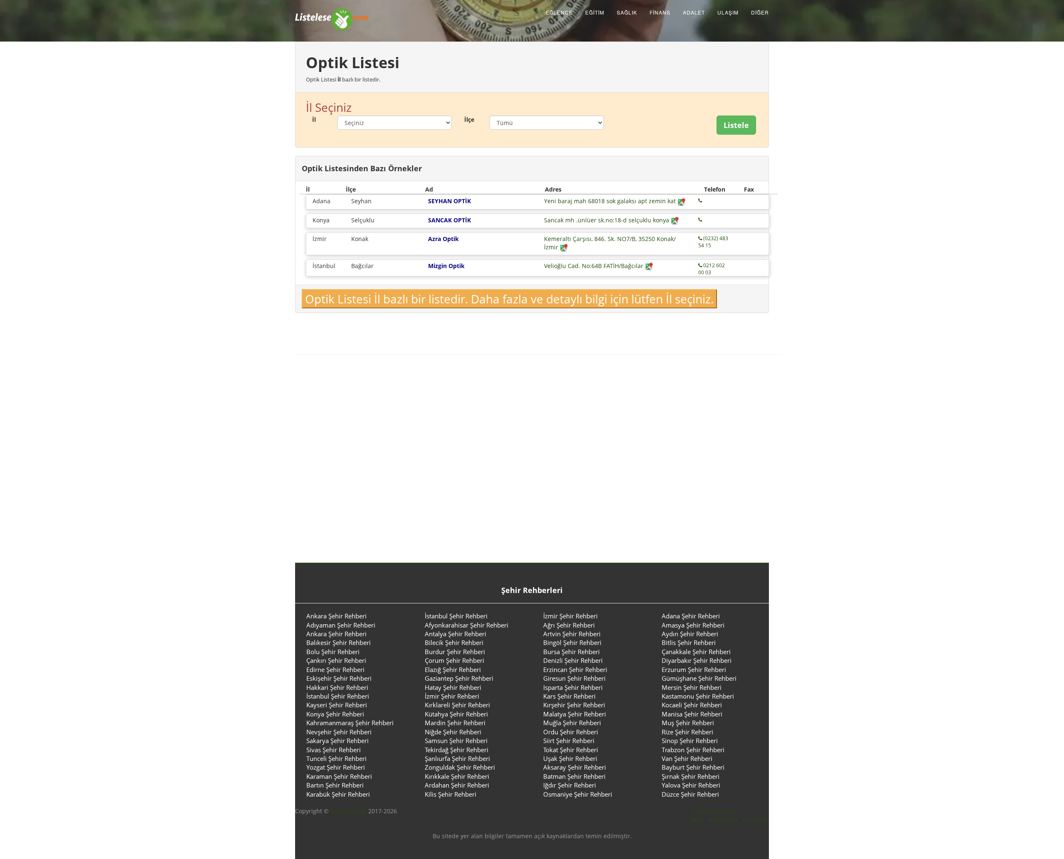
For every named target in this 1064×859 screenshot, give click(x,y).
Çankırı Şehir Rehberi (336, 660)
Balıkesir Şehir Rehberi (338, 642)
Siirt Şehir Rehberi (568, 740)
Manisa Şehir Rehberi (692, 714)
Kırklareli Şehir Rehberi (457, 705)
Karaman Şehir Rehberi (339, 776)
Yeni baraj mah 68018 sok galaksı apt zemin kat (610, 201)
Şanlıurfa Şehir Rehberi (457, 758)
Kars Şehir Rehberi (569, 696)
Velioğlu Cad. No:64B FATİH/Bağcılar (594, 266)
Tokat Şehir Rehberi (570, 750)
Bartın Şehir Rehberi (335, 785)
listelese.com (348, 811)
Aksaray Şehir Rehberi (574, 767)
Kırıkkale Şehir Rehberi (457, 776)
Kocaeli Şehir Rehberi (692, 705)
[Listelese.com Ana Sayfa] (332, 12)
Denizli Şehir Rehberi (573, 660)
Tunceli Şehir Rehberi (336, 758)
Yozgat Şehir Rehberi (335, 767)
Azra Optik (443, 239)
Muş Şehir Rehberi (688, 723)
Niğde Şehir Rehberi (453, 732)
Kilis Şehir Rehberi (450, 794)
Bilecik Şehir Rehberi (454, 642)
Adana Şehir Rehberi (691, 616)
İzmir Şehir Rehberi (570, 616)
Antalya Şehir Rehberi (455, 634)
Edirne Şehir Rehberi (335, 669)
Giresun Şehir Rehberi (574, 678)
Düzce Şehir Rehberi (690, 794)
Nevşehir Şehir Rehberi (339, 732)
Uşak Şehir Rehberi (570, 758)
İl (314, 119)
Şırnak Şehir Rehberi (690, 776)
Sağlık (627, 12)
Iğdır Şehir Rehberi (569, 785)
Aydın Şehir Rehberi (690, 634)
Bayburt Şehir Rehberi (693, 767)
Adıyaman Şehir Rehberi (340, 625)
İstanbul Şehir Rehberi (456, 616)
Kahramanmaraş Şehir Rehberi (350, 723)
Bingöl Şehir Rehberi (572, 642)
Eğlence (559, 12)
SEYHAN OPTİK (449, 201)
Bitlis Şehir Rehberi (689, 642)
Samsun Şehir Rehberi (456, 740)
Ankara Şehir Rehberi (336, 616)
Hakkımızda (722, 819)
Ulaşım (728, 12)
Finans (660, 12)
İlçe (469, 119)
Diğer (760, 12)
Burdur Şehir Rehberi (455, 651)
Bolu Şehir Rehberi (333, 651)
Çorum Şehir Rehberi (454, 660)
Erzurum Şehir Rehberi (694, 669)
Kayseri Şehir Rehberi (336, 705)
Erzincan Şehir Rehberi (575, 669)
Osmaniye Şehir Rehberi (577, 794)
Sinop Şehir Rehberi (690, 740)
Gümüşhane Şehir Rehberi (699, 678)
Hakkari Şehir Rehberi (337, 687)
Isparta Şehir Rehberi (573, 687)
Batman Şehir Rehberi (574, 776)
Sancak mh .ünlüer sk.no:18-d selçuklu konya (607, 220)
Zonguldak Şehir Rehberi (460, 767)
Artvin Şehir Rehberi (572, 634)
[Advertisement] (532, 463)
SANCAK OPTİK (449, 220)
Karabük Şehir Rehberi (338, 794)
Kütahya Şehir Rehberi (456, 714)
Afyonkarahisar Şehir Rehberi (466, 625)
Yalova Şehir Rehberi (691, 785)
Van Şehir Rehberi (687, 758)
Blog (697, 819)
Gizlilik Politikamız (714, 811)
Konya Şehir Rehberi (335, 714)
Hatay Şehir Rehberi (453, 687)
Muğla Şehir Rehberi (572, 723)
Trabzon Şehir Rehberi (693, 750)
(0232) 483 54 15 (713, 242)
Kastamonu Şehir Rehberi (698, 696)
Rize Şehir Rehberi (687, 732)
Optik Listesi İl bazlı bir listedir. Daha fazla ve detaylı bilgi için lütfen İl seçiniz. (509, 299)
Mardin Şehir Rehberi (455, 723)
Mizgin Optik (446, 266)
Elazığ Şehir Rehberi (453, 669)
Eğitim (594, 12)
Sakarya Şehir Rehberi (337, 740)
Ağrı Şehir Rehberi (569, 625)
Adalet (694, 12)
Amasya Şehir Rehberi (693, 625)
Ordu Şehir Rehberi (570, 732)
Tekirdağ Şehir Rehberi (456, 750)
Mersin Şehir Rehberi (692, 687)
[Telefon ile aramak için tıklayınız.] (700, 200)
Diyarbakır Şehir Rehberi (697, 660)
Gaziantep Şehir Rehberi (459, 678)
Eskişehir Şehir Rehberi (339, 678)
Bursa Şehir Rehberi (571, 651)
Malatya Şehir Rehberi (574, 714)
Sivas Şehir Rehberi (333, 750)
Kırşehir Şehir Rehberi (574, 705)
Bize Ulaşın (756, 819)
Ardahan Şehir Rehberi (457, 785)
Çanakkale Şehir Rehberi (696, 651)
